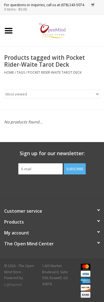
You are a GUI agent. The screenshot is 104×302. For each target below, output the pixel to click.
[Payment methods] (84, 266)
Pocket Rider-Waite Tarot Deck (55, 72)
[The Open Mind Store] (60, 30)
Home (9, 72)
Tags (21, 72)
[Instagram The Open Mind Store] (82, 185)
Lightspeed (13, 284)
